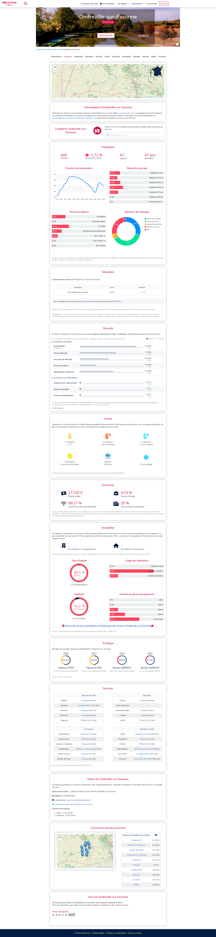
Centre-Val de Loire (49, 49)
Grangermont (136, 840)
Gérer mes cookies (134, 933)
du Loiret (106, 113)
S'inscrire (164, 3)
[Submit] (107, 135)
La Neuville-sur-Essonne (136, 855)
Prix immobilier (108, 3)
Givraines (136, 880)
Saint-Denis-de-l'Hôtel (143, 759)
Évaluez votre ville (90, 3)
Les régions (122, 3)
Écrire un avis (105, 35)
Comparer (68, 56)
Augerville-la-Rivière (143, 734)
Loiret (59, 49)
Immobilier (126, 56)
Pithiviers (117, 301)
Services (145, 56)
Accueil (38, 49)
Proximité (162, 56)
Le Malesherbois (84, 705)
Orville (136, 884)
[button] (55, 67)
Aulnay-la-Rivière (136, 850)
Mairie (153, 56)
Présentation (56, 56)
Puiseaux (84, 301)
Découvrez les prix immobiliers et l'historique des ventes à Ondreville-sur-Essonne (107, 625)
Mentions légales (98, 933)
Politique (136, 56)
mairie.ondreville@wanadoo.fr (79, 800)
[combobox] (134, 135)
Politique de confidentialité (116, 933)
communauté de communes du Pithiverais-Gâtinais (72, 118)
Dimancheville (136, 870)
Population (78, 56)
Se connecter (152, 3)
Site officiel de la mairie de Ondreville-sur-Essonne (72, 804)
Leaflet (144, 97)
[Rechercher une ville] (25, 3)
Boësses (136, 875)
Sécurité (99, 56)
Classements (136, 3)
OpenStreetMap (159, 97)
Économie (116, 56)
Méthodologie (58, 408)
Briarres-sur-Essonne (85, 749)
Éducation (89, 56)
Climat (107, 56)
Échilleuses (136, 860)
